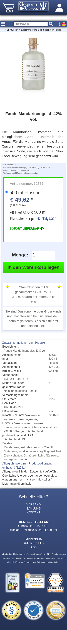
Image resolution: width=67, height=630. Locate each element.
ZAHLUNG (34, 508)
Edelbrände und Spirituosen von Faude (41, 29)
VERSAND (33, 504)
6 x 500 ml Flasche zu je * (33, 215)
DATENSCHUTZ (33, 543)
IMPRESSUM (33, 539)
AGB (34, 547)
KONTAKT (33, 512)
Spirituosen (12, 29)
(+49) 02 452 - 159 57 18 (33, 525)
